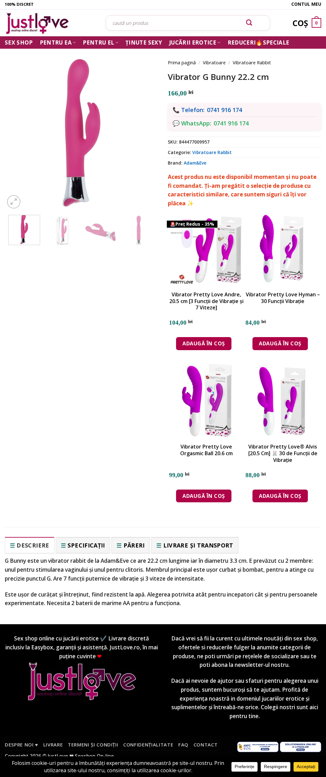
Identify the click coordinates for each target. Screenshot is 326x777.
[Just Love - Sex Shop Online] (50, 23)
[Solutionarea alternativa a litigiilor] (258, 746)
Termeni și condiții (93, 744)
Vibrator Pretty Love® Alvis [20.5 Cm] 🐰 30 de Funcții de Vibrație (282, 453)
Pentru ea (56, 42)
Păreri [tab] (134, 545)
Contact (206, 744)
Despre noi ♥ (21, 744)
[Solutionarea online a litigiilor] (300, 746)
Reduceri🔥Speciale (258, 42)
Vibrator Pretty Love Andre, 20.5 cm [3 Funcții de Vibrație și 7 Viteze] (206, 301)
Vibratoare (214, 62)
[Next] (144, 125)
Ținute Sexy (143, 42)
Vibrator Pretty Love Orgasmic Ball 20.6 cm (206, 450)
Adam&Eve (195, 163)
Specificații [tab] (86, 545)
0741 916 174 (224, 110)
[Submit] (249, 23)
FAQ (183, 744)
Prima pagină (182, 62)
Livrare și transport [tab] (198, 545)
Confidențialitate (148, 744)
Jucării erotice (192, 42)
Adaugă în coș (203, 343)
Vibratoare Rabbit (252, 62)
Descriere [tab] (33, 545)
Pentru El (98, 42)
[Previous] (18, 125)
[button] (13, 201)
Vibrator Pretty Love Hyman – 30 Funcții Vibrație (283, 298)
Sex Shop (19, 42)
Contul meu (306, 4)
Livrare (53, 744)
